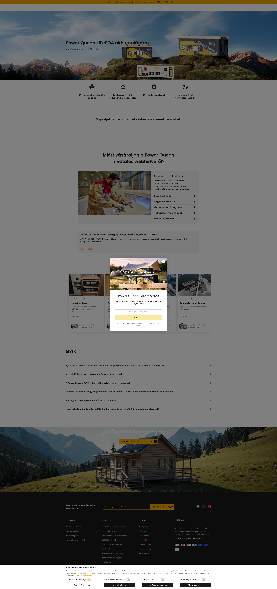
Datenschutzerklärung (83, 575)
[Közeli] (163, 261)
